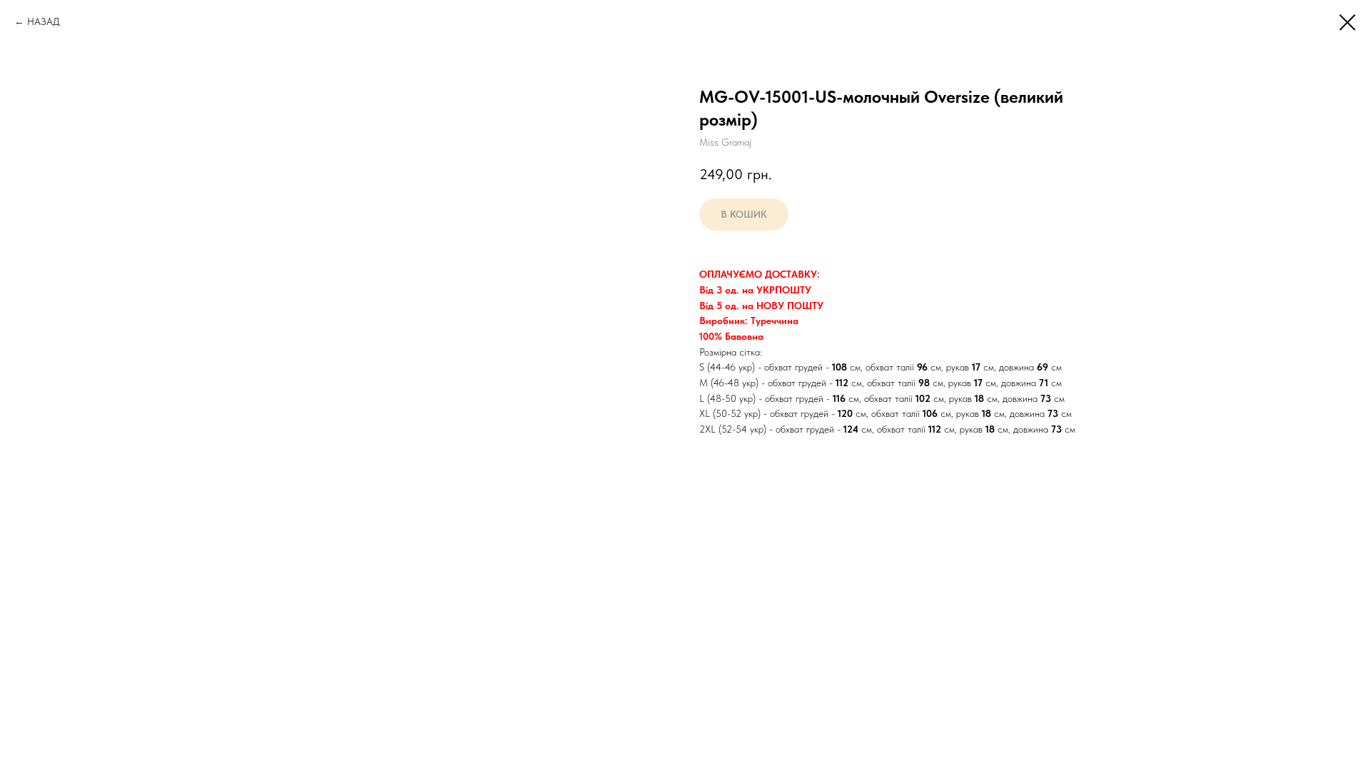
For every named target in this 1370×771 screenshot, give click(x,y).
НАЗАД (43, 21)
